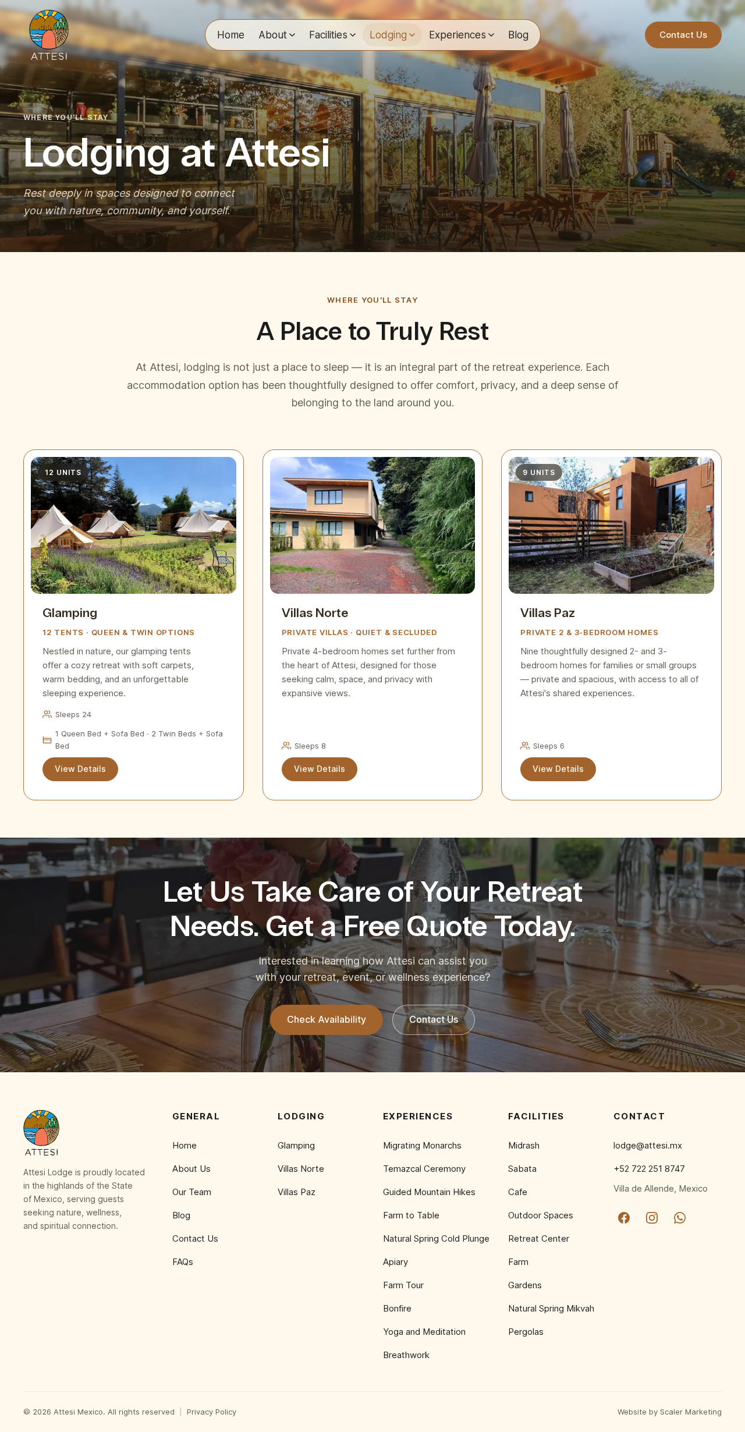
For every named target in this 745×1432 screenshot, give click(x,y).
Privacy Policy (211, 1411)
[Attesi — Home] (48, 35)
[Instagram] (651, 1217)
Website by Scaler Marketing (670, 1411)
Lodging (388, 35)
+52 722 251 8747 (649, 1168)
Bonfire (397, 1308)
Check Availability (326, 1019)
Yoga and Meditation (424, 1331)
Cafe (517, 1191)
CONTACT (639, 1116)
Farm (518, 1261)
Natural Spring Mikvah (551, 1308)
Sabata (522, 1168)
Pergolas (526, 1331)
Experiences (457, 35)
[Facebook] (623, 1217)
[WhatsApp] (679, 1217)
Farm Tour (403, 1285)
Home (230, 35)
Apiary (395, 1261)
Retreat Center (538, 1238)
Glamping (296, 1145)
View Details (80, 769)
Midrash (524, 1145)
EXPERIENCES (418, 1116)
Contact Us (683, 34)
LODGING (301, 1116)
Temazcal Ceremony (424, 1168)
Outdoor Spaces (540, 1215)
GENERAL (196, 1116)
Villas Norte (301, 1168)
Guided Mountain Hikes (429, 1191)
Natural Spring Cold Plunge (436, 1238)
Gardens (525, 1285)
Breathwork (406, 1354)
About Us (191, 1168)
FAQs (182, 1261)
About (272, 35)
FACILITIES (536, 1116)
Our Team (191, 1191)
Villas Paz (296, 1191)
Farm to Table (411, 1215)
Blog (518, 35)
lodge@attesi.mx (647, 1145)
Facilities (328, 35)
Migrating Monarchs (422, 1145)
